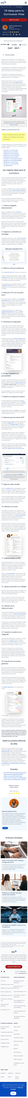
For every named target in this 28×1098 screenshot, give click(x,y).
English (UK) (10, 1073)
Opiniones (16, 1045)
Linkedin (5, 828)
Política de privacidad (18, 1055)
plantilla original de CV (9, 687)
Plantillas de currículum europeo (11, 162)
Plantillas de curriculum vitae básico (11, 155)
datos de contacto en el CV (19, 338)
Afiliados (16, 1048)
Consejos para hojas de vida (7, 1032)
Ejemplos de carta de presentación (18, 987)
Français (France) (17, 1077)
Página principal (4, 6)
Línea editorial (17, 1034)
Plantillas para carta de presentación (19, 981)
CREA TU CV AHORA (14, 19)
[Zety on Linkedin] (4, 972)
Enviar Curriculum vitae (6, 991)
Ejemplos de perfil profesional (5, 1005)
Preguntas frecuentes (18, 1041)
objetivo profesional (7, 285)
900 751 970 (23, 971)
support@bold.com (22, 973)
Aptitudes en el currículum (6, 995)
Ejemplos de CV (9, 165)
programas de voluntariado (7, 311)
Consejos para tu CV (5, 1009)
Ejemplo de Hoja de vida (6, 1035)
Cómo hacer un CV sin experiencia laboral (13, 158)
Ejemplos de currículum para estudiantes (13, 160)
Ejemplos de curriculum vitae (7, 988)
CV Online (3, 980)
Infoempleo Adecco (14, 424)
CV (13, 6)
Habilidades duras (4, 1046)
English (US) (17, 1073)
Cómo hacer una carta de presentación (19, 996)
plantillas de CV (18, 82)
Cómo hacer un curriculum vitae (11, 150)
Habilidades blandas (5, 1043)
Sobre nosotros (17, 1026)
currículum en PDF (10, 573)
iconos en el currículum (20, 515)
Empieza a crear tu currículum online (15, 448)
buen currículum (22, 238)
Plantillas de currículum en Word (11, 152)
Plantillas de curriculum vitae (7, 984)
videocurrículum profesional (20, 613)
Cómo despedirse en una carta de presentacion (19, 1001)
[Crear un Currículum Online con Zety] (13, 952)
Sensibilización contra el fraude (19, 1063)
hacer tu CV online (14, 124)
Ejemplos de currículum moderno (11, 157)
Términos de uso (17, 1052)
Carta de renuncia (4, 1039)
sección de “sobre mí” (9, 272)
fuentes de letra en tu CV (20, 382)
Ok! (13, 1093)
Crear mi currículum (13, 966)
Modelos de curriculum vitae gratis (11, 153)
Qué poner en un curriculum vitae (11, 163)
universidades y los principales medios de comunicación (13, 763)
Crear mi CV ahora (14, 461)
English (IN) (3, 1073)
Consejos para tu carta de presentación (19, 1017)
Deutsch (2, 1076)
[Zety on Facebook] (1, 972)
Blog (10, 6)
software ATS (10, 423)
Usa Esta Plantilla (14, 359)
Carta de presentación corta (20, 991)
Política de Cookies (18, 1059)
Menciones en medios (18, 1037)
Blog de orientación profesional (5, 1027)
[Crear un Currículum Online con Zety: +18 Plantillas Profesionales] (3, 3)
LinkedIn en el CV (9, 488)
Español (9, 1076)
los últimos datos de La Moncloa (19, 190)
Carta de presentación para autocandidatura (20, 1006)
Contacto (16, 1030)
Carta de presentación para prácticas (20, 1012)
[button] (25, 3)
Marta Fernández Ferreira (15, 26)
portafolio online (13, 641)
